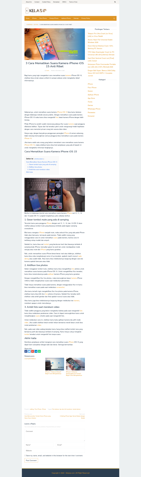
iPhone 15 (28, 138)
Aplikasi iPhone (93, 94)
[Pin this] (32, 351)
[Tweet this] (29, 351)
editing (32, 409)
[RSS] (115, 2)
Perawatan (91, 112)
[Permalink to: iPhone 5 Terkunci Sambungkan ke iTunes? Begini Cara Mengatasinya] (75, 364)
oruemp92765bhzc (30, 359)
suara (55, 237)
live (73, 269)
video (26, 322)
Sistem (90, 91)
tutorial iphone (76, 409)
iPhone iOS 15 (62, 112)
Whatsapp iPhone (94, 109)
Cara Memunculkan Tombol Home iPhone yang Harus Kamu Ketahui (37, 416)
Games (90, 105)
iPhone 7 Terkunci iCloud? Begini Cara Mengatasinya (53, 372)
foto (57, 117)
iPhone (66, 133)
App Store (91, 98)
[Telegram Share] (36, 351)
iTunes (90, 101)
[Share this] (25, 351)
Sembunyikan (39, 159)
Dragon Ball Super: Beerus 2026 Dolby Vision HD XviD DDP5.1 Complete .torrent (101, 73)
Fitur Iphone (55, 409)
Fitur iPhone (38, 409)
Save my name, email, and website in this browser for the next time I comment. (54, 455)
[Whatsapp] (39, 351)
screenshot (60, 287)
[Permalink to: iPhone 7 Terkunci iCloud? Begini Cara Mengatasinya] (54, 364)
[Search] (114, 18)
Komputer (91, 116)
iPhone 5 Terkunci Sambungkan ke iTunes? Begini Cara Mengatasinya (74, 373)
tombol (46, 244)
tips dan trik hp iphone (66, 409)
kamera (68, 75)
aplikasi (51, 274)
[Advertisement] (54, 96)
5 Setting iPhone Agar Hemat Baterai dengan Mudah (72, 416)
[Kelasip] (35, 10)
